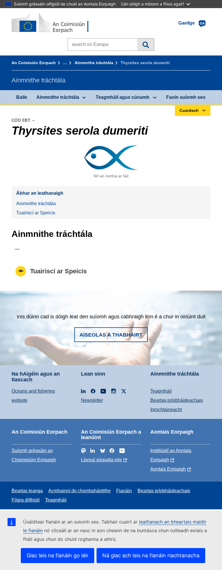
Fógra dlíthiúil (26, 499)
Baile (21, 97)
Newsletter (92, 400)
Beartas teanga (27, 490)
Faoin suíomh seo (186, 97)
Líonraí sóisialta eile (101, 459)
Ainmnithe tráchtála (94, 62)
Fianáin (124, 490)
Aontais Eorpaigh (168, 469)
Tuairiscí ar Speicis (35, 212)
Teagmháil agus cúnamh (122, 97)
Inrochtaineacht (166, 409)
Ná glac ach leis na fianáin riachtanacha (150, 555)
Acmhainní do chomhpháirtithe (79, 490)
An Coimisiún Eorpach (34, 62)
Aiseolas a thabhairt (111, 335)
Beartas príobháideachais (176, 400)
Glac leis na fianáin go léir (57, 555)
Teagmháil (161, 391)
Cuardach (145, 44)
